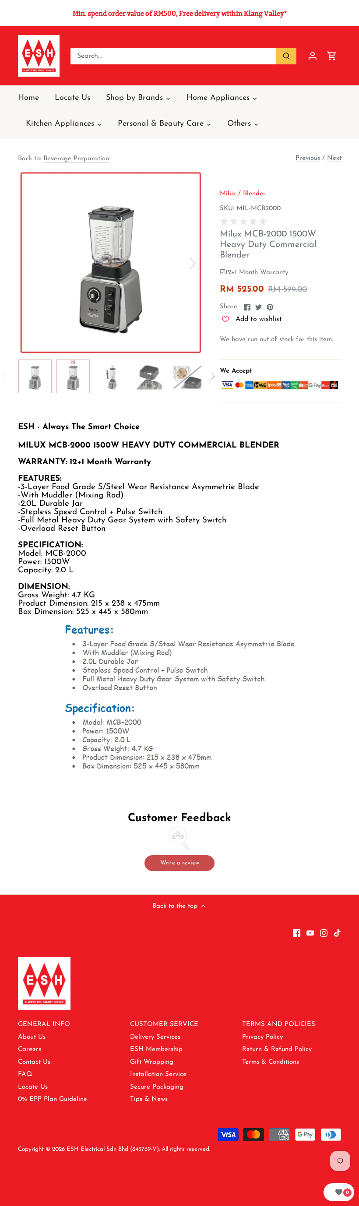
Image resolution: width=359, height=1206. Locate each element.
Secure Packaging (156, 1087)
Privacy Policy (262, 1037)
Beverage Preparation (76, 158)
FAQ (25, 1074)
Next (334, 158)
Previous (308, 158)
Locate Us (33, 1087)
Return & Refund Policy (277, 1049)
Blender (254, 193)
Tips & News (149, 1099)
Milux (228, 193)
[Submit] (286, 56)
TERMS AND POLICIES (278, 1024)
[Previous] (40, 263)
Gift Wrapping (151, 1062)
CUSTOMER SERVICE (164, 1024)
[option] (111, 263)
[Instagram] (323, 933)
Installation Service (158, 1074)
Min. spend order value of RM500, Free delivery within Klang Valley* (180, 13)
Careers (29, 1049)
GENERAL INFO (44, 1024)
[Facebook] (296, 933)
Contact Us (34, 1062)
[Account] (312, 56)
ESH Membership (156, 1049)
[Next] (181, 263)
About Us (32, 1037)
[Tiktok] (337, 933)
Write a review (179, 863)
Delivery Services (155, 1037)
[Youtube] (310, 933)
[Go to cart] (332, 56)
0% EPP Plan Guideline (52, 1099)
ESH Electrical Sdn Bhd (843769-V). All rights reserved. (138, 1149)
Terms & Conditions (270, 1062)
